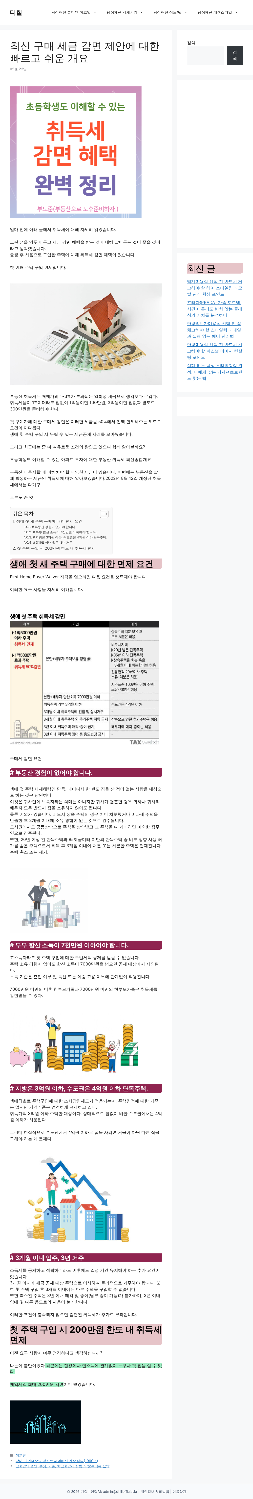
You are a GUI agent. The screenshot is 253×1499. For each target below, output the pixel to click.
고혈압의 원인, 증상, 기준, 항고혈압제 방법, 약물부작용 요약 (62, 1466)
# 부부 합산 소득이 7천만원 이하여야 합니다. (65, 532)
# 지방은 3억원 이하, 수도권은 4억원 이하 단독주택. (70, 537)
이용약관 (179, 1491)
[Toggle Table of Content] (101, 514)
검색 (191, 42)
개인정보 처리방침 (155, 1491)
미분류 (21, 1455)
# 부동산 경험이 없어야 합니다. (54, 527)
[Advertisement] (215, 164)
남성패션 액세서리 (122, 12)
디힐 (16, 12)
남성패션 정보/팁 (167, 12)
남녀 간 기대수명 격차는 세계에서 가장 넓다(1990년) (57, 1461)
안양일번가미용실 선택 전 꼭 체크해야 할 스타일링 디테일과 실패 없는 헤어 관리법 (214, 330)
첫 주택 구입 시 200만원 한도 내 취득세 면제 (56, 548)
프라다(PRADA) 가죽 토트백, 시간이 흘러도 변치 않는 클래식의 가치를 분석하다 (214, 309)
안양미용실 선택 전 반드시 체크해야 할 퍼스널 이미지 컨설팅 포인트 (214, 351)
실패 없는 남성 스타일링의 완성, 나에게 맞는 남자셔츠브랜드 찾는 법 (214, 372)
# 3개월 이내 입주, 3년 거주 (53, 542)
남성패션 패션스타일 (215, 12)
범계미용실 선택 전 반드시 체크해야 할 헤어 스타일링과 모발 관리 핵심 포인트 (214, 288)
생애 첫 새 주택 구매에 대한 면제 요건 (49, 521)
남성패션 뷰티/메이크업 (71, 12)
